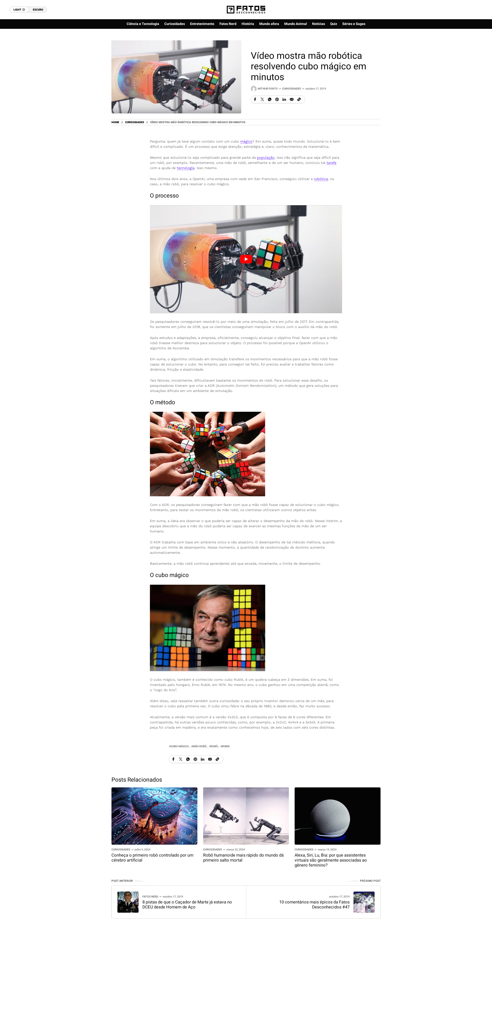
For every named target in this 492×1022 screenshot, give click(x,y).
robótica (321, 179)
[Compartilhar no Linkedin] (284, 99)
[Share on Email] (291, 99)
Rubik (226, 746)
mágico (246, 141)
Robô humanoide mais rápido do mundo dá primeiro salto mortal (243, 857)
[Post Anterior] (128, 902)
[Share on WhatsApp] (269, 99)
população (265, 157)
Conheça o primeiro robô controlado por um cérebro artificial (152, 857)
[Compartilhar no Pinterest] (277, 99)
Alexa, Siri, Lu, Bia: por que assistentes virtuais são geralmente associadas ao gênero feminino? (331, 860)
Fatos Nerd (150, 897)
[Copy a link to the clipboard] (299, 99)
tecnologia (185, 168)
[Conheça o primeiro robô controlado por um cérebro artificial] (154, 816)
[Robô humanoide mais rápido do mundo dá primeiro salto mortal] (246, 816)
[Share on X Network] (262, 99)
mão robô (200, 746)
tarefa (331, 163)
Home (115, 122)
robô (214, 746)
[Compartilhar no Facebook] (255, 99)
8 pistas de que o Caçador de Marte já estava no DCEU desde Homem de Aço (187, 904)
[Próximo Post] (364, 902)
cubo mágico (180, 746)
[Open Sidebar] (476, 44)
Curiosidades (291, 89)
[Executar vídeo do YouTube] (246, 259)
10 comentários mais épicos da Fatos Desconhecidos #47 (314, 904)
